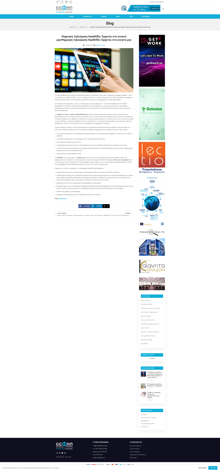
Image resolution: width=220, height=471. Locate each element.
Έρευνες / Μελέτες (146, 316)
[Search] (163, 9)
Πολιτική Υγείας (145, 300)
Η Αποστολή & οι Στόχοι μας (149, 417)
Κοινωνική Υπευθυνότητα (148, 320)
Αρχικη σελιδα (73, 27)
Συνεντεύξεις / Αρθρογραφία (149, 312)
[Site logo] (64, 9)
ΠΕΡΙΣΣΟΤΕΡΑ (202, 467)
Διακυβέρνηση (145, 420)
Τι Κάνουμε (144, 414)
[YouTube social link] (66, 2)
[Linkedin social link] (70, 2)
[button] (84, 206)
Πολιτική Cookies (135, 448)
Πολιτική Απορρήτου (136, 445)
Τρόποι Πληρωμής (135, 451)
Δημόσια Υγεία (100, 45)
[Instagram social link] (62, 2)
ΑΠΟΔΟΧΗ (213, 467)
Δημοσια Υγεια (83, 27)
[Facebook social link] (57, 2)
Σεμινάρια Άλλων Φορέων (148, 335)
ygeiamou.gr (63, 198)
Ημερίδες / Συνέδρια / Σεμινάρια (150, 332)
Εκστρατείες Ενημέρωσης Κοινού (150, 324)
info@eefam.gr (100, 457)
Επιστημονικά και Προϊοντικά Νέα (150, 308)
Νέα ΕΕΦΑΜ (144, 343)
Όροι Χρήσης (133, 457)
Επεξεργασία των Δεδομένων (138, 454)
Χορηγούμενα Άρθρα (146, 339)
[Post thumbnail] (143, 376)
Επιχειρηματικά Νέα (146, 304)
